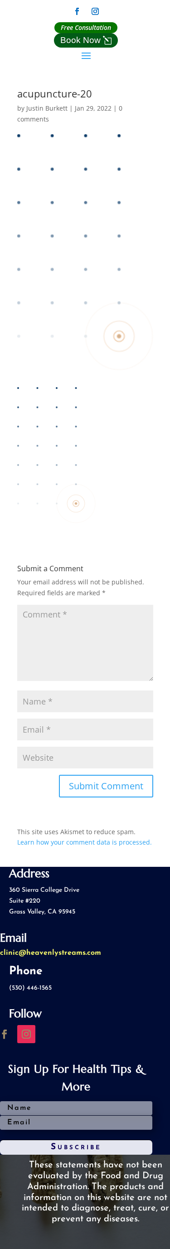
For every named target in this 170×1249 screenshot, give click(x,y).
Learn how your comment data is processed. (84, 842)
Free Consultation (86, 27)
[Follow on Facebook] (77, 11)
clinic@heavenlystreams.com (50, 953)
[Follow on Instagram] (95, 11)
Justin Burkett (47, 108)
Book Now (80, 40)
